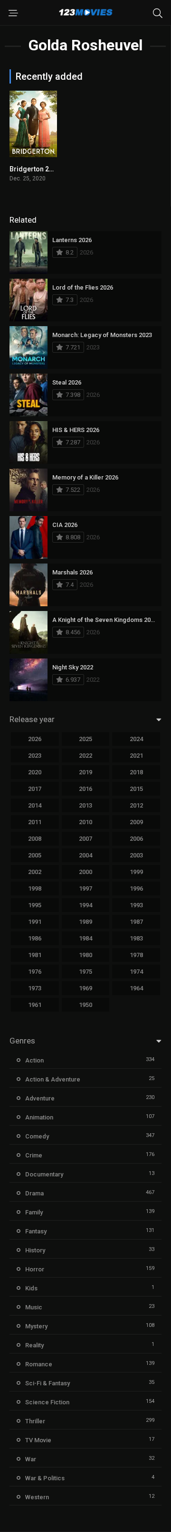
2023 (34, 755)
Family (34, 1212)
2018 (136, 772)
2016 (85, 788)
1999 (136, 871)
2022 (85, 755)
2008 (34, 838)
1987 (136, 921)
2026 (34, 739)
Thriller (35, 1421)
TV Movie (38, 1440)
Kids (31, 1288)
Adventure (40, 1098)
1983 (136, 938)
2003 (136, 855)
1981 (34, 955)
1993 (136, 905)
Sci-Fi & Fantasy (47, 1383)
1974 (136, 971)
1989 (85, 921)
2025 (85, 739)
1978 (136, 955)
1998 (34, 888)
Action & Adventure (52, 1079)
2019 (85, 772)
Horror (34, 1269)
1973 (34, 988)
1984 (85, 938)
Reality (34, 1345)
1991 (34, 921)
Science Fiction (47, 1402)
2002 (34, 871)
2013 (85, 805)
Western (37, 1497)
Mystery (36, 1326)
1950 (85, 1004)
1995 (34, 905)
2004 (85, 855)
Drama (34, 1193)
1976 (34, 971)
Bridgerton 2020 (35, 169)
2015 (136, 788)
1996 (136, 888)
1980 (85, 955)
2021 (136, 755)
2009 (136, 822)
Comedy (37, 1136)
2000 (85, 871)
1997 (85, 888)
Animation (39, 1117)
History (35, 1250)
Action (34, 1060)
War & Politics (45, 1478)
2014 (34, 805)
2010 (85, 822)
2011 (34, 822)
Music (33, 1307)
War (30, 1459)
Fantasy (36, 1231)
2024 (136, 739)
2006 (136, 838)
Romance (38, 1364)
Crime (33, 1155)
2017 (34, 788)
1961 (34, 1004)
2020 (34, 772)
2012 (136, 805)
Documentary (44, 1174)
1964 (136, 988)
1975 (85, 971)
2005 (34, 855)
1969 (85, 988)
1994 (85, 905)
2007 (85, 838)
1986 (34, 938)
